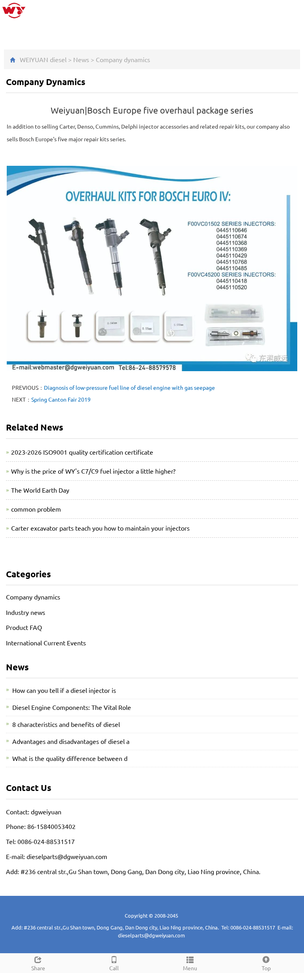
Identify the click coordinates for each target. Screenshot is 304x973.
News (81, 59)
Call (114, 967)
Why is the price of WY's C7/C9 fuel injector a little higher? (93, 471)
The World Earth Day (40, 490)
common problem (36, 509)
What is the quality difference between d (69, 758)
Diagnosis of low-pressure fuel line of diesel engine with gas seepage (129, 387)
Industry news (25, 612)
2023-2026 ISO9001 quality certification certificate (82, 452)
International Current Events (46, 643)
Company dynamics (123, 59)
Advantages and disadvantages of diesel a (70, 741)
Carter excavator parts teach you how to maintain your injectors (100, 528)
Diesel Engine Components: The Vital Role (71, 707)
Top (266, 967)
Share (38, 967)
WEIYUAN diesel (43, 59)
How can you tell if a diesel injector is (64, 690)
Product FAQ (24, 627)
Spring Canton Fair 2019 (61, 399)
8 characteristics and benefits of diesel (66, 724)
